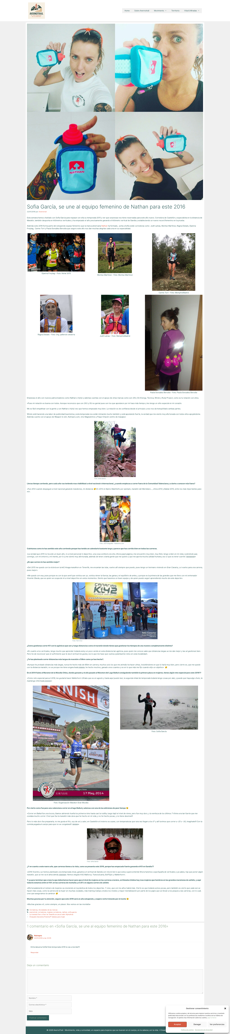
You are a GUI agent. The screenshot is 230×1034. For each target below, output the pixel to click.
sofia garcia (72, 912)
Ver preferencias (217, 1024)
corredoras (42, 912)
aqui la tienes (211, 1018)
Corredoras (33, 910)
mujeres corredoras (54, 912)
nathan (64, 912)
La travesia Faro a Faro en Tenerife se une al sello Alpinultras (51, 914)
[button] (225, 1008)
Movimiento (159, 10)
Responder (34, 952)
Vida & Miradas (190, 10)
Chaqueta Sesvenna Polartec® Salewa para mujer (47, 917)
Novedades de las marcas (48, 910)
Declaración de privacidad (204, 1030)
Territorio (175, 10)
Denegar (197, 1024)
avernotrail (33, 912)
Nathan (104, 226)
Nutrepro (38, 935)
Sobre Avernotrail (141, 10)
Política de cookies (187, 1030)
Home (127, 10)
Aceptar (177, 1024)
